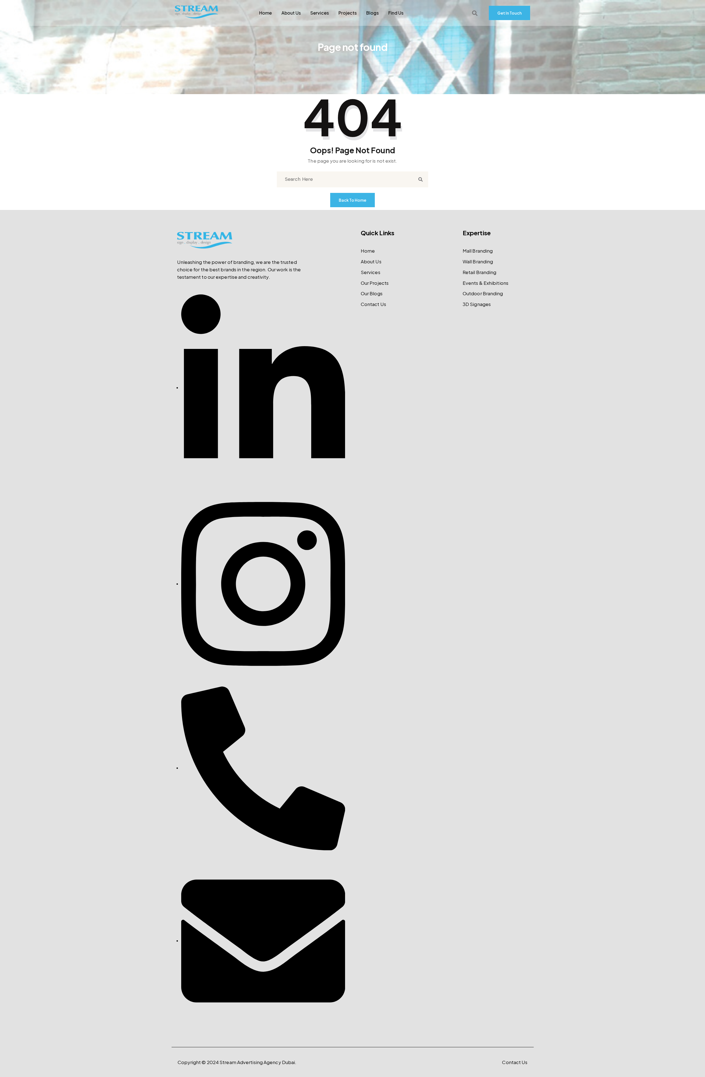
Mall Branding (478, 251)
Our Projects (375, 283)
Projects (347, 13)
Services (319, 13)
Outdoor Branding (483, 293)
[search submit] (420, 179)
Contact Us (373, 304)
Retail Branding (480, 272)
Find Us (395, 13)
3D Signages (477, 304)
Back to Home (352, 200)
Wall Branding (478, 261)
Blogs (372, 13)
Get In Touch (509, 12)
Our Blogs (372, 293)
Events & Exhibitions (485, 283)
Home (265, 13)
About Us (291, 13)
